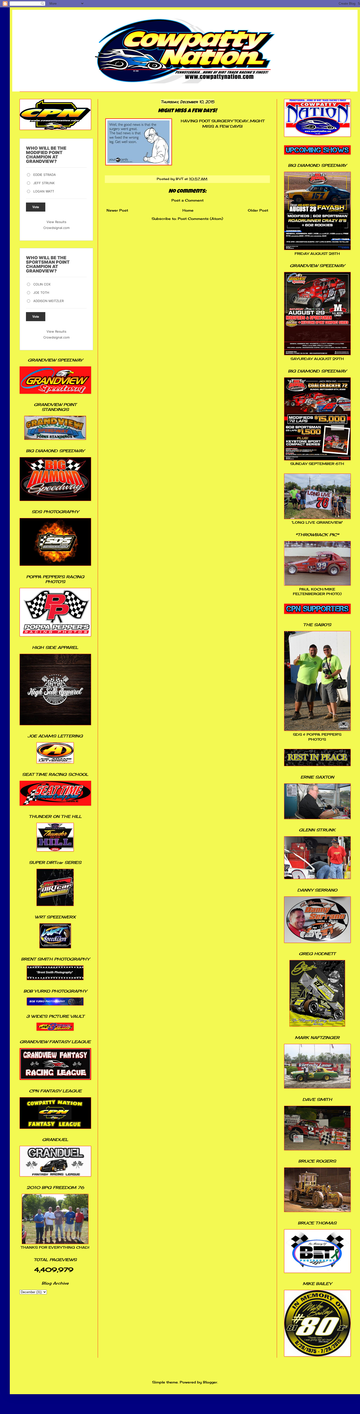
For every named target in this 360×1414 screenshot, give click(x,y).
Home (187, 210)
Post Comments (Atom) (200, 218)
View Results (56, 222)
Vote (35, 207)
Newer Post (117, 210)
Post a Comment (187, 200)
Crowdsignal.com (56, 228)
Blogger (210, 1382)
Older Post (258, 210)
